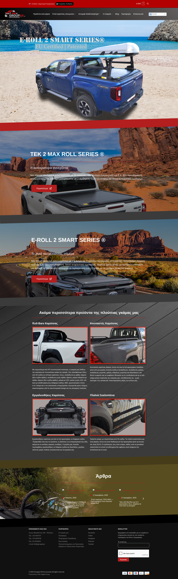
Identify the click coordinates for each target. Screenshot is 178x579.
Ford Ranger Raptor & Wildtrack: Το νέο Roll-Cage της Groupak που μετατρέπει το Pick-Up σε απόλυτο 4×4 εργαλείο (74, 505)
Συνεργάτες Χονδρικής (65, 4)
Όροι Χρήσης (63, 541)
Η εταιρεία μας (64, 533)
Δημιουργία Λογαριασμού (47, 4)
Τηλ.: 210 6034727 (35, 535)
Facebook (91, 533)
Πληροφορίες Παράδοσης (67, 538)
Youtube (91, 544)
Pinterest (91, 541)
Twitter (90, 535)
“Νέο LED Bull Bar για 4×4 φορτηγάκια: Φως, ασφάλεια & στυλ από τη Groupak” (130, 504)
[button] (2, 71)
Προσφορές (63, 535)
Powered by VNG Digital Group (39, 574)
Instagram (91, 538)
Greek (154, 14)
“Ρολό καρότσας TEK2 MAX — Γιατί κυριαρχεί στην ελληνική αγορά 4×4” (102, 501)
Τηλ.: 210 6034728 (35, 538)
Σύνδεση (34, 4)
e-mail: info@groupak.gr (37, 544)
